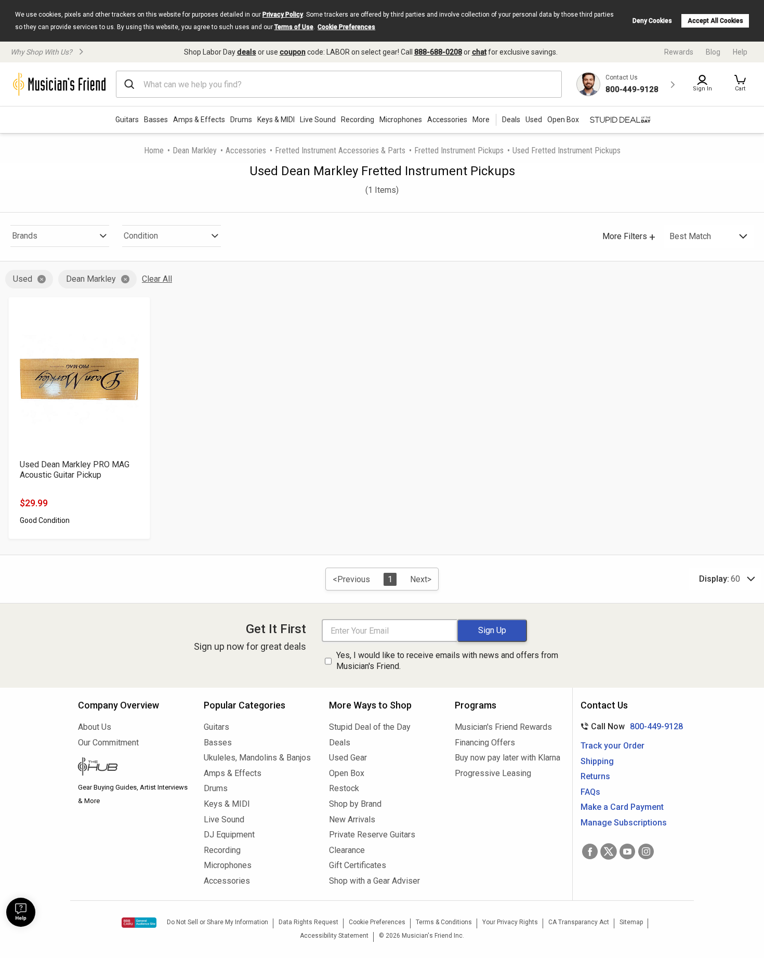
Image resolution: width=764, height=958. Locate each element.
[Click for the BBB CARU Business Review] (139, 922)
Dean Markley (195, 150)
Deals (339, 742)
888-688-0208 (438, 52)
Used (22, 279)
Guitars (127, 119)
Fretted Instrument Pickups (459, 150)
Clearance (347, 850)
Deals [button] (511, 119)
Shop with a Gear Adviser (374, 881)
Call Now (629, 726)
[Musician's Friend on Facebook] (590, 851)
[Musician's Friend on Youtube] (627, 851)
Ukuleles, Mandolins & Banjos (257, 758)
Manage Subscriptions (624, 823)
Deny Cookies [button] (652, 20)
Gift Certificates (357, 865)
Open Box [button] (563, 119)
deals (246, 52)
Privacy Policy (282, 14)
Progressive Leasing (493, 773)
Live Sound (318, 119)
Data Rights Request (308, 922)
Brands (24, 236)
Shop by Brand (355, 804)
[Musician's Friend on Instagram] (646, 851)
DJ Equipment (229, 834)
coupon (293, 52)
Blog (713, 52)
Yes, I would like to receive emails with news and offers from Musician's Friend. (447, 660)
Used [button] (533, 119)
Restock (344, 788)
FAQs (590, 792)
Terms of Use (293, 27)
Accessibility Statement (334, 935)
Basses (156, 119)
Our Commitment (108, 742)
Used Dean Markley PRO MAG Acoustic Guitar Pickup (74, 470)
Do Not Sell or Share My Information (217, 922)
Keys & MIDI (276, 119)
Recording (357, 119)
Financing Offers (485, 742)
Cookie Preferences (346, 27)
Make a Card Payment (622, 807)
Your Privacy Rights (510, 922)
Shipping (597, 761)
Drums (241, 119)
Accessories (447, 119)
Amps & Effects (199, 119)
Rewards (678, 52)
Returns (595, 776)
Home (154, 150)
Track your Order (612, 746)
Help (740, 52)
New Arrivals (352, 819)
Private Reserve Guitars (372, 834)
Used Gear (348, 758)
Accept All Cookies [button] (715, 20)
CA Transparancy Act (578, 922)
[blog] (133, 767)
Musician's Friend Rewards (503, 727)
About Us (94, 727)
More (481, 119)
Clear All (157, 279)
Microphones (400, 119)
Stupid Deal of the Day (370, 727)
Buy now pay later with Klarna (507, 758)
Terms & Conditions (444, 922)
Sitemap (631, 922)
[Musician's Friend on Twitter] (608, 851)
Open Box (346, 773)
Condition (141, 236)
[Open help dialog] (20, 912)
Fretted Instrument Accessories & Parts (340, 150)
